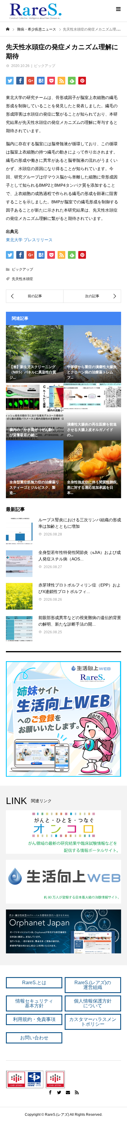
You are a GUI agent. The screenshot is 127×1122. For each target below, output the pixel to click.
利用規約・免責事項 (34, 1019)
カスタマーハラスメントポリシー (92, 1022)
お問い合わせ (34, 1037)
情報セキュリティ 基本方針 (34, 1003)
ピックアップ (44, 66)
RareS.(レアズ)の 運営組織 (92, 985)
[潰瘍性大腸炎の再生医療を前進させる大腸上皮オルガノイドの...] (92, 396)
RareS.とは (34, 982)
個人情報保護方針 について (93, 1003)
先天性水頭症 (22, 279)
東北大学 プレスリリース (29, 239)
